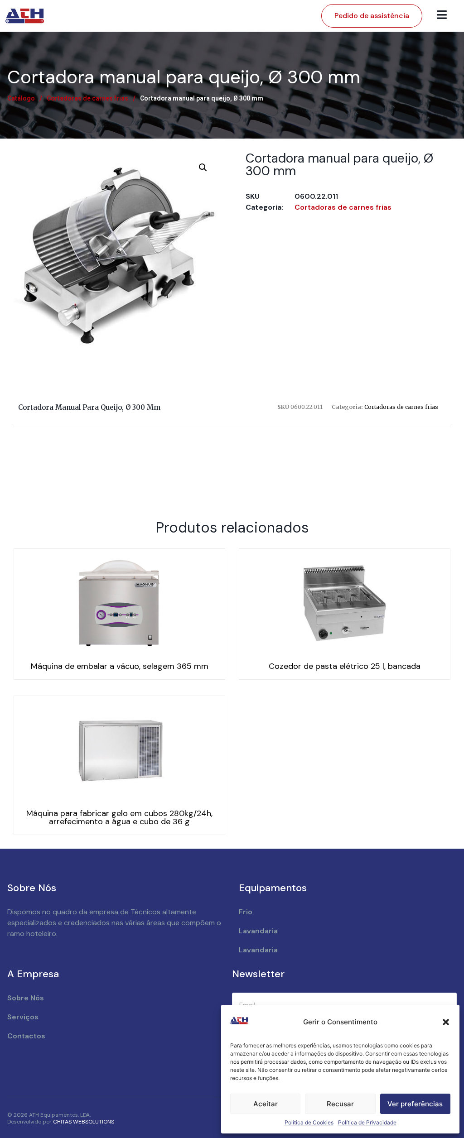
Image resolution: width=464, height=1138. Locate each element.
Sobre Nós (25, 998)
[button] (445, 1022)
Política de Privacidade (367, 1122)
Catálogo (21, 98)
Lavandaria (258, 931)
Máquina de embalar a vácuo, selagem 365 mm (119, 666)
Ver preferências (415, 1104)
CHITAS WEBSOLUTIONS (83, 1121)
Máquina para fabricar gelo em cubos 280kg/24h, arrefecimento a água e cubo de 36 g (119, 817)
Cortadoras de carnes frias (87, 98)
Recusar (340, 1104)
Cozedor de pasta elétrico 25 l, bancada (344, 666)
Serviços (23, 1017)
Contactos (26, 1036)
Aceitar (265, 1104)
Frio (245, 912)
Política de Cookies (309, 1122)
